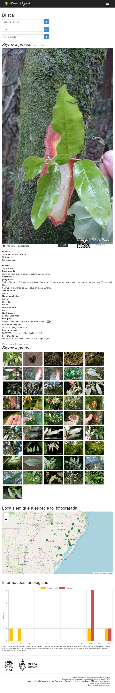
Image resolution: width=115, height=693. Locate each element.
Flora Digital (19, 4)
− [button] (6, 519)
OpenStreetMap (106, 573)
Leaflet (96, 573)
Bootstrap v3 (105, 685)
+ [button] (6, 515)
